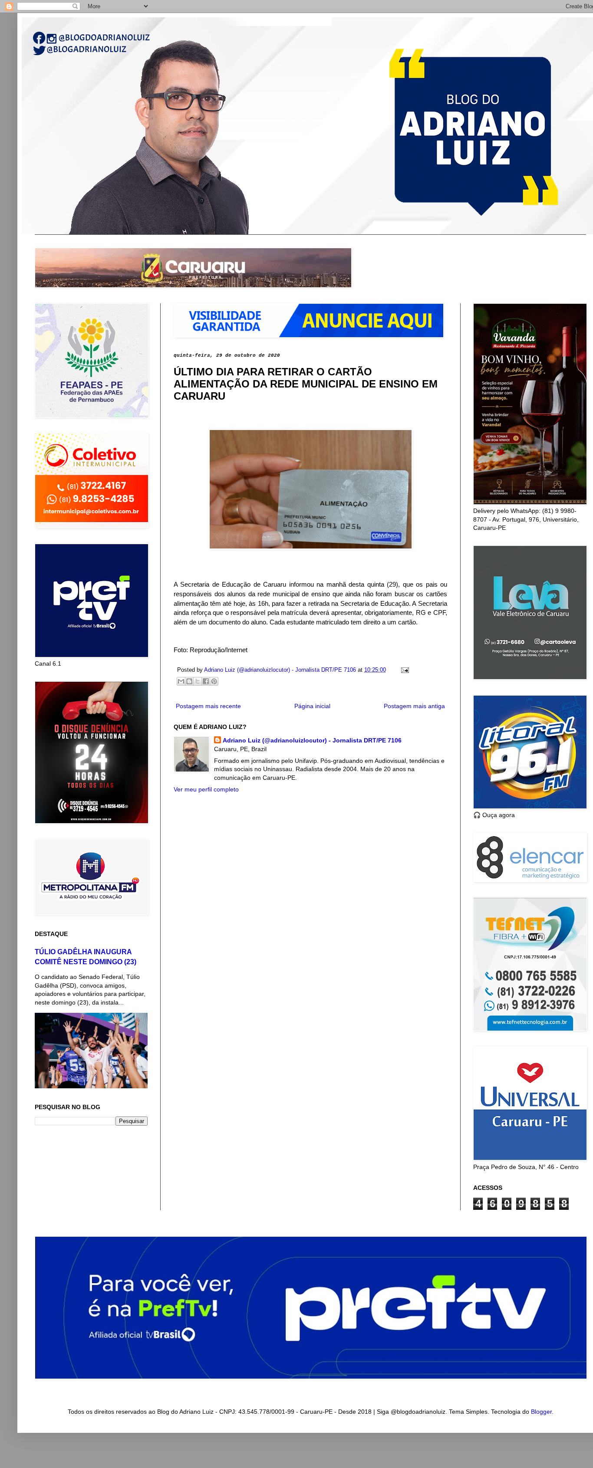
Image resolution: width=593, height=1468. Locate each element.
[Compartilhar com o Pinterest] (214, 681)
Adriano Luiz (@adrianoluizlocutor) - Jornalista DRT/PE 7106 (312, 740)
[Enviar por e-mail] (181, 681)
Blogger (541, 1411)
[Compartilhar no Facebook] (205, 681)
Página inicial (312, 706)
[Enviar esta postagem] (404, 670)
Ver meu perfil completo (206, 789)
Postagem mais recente (208, 706)
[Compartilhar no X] (197, 681)
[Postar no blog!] (189, 681)
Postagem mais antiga (414, 706)
